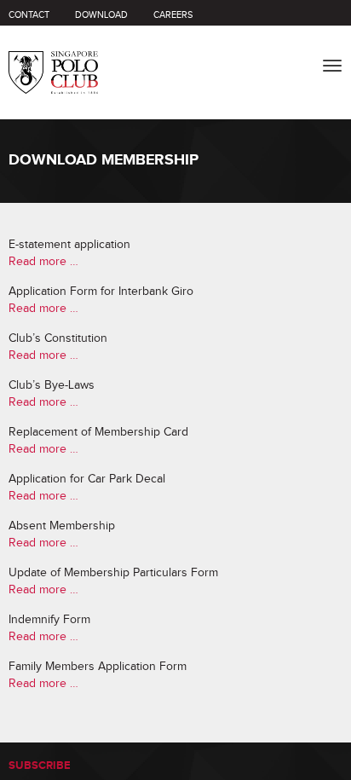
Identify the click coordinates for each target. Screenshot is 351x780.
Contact (29, 14)
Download (101, 14)
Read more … (43, 262)
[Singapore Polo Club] (53, 60)
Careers (173, 14)
